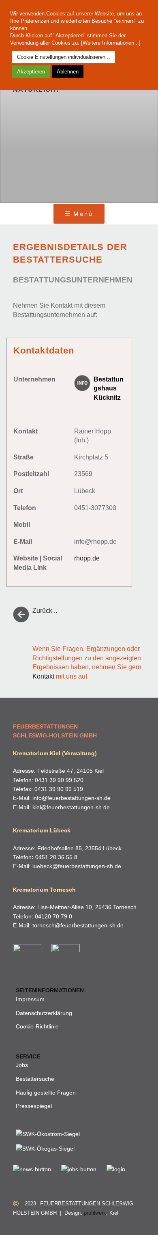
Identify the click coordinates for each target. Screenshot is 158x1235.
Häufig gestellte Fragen (46, 1092)
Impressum (30, 999)
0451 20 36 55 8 (56, 857)
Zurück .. (44, 610)
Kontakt (43, 676)
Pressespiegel (34, 1106)
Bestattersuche (35, 1079)
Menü (83, 213)
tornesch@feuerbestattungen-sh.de (78, 925)
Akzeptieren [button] (31, 72)
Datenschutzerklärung (44, 1013)
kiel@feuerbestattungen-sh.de (71, 807)
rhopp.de (87, 558)
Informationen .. (120, 43)
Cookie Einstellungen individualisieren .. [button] (63, 57)
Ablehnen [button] (68, 72)
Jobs (22, 1065)
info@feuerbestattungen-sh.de (71, 798)
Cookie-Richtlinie (37, 1026)
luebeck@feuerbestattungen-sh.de (76, 866)
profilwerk (95, 1213)
